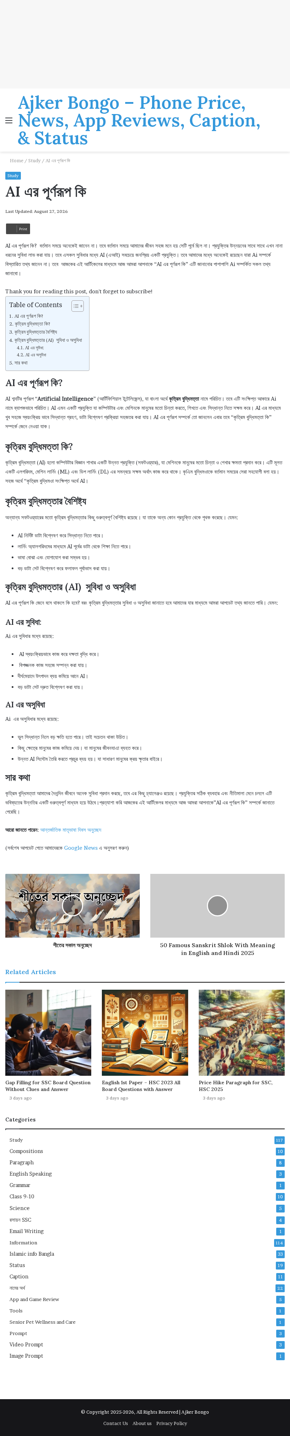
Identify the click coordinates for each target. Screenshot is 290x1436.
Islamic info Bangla (32, 1254)
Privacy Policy (171, 1423)
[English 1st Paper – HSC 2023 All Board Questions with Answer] (145, 1033)
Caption (19, 1276)
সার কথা (21, 363)
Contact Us (115, 1423)
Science (20, 1208)
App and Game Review (34, 1299)
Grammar (20, 1185)
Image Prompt (26, 1356)
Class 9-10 (22, 1196)
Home (16, 160)
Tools (16, 1310)
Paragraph (22, 1162)
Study (34, 160)
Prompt (18, 1333)
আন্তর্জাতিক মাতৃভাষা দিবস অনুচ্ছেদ (70, 829)
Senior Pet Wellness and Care (43, 1322)
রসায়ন (20, 1219)
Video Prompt (26, 1344)
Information (23, 1242)
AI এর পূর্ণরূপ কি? (28, 316)
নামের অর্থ (17, 1288)
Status (17, 1265)
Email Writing (27, 1231)
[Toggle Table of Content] (74, 306)
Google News (80, 847)
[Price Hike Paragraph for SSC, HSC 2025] (242, 1033)
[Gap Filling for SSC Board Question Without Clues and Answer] (48, 1033)
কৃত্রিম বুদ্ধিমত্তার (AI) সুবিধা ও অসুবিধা (48, 340)
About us (142, 1423)
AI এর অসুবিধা (35, 354)
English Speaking (31, 1174)
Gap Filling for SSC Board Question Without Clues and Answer (48, 1085)
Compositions (26, 1151)
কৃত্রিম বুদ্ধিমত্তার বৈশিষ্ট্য (35, 332)
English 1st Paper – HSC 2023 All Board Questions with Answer (141, 1085)
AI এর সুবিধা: (34, 347)
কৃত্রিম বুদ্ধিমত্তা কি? (32, 324)
